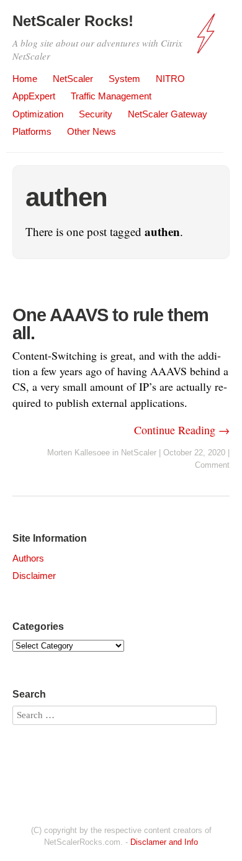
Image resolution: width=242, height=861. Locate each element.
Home (24, 78)
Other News (91, 131)
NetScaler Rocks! (72, 20)
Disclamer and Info (164, 842)
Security (95, 114)
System (124, 78)
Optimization (37, 114)
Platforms (32, 131)
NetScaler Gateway (167, 114)
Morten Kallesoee (78, 452)
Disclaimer (34, 575)
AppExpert (33, 96)
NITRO (170, 78)
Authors (28, 558)
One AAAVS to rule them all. (110, 324)
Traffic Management (111, 96)
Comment (212, 465)
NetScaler (73, 78)
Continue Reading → (182, 429)
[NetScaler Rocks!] (208, 39)
